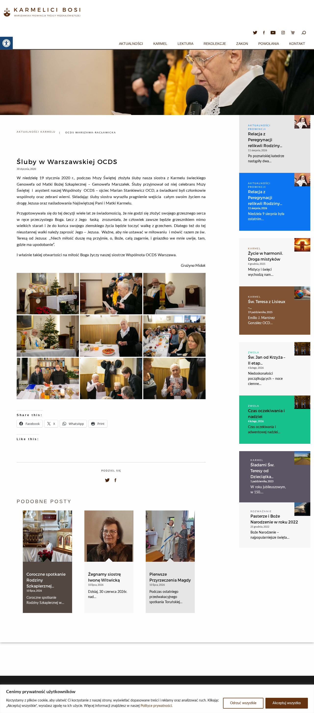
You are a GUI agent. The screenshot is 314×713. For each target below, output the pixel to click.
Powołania (268, 44)
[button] (6, 43)
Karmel (160, 44)
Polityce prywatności (156, 706)
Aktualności (131, 44)
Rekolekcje (215, 44)
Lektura (185, 44)
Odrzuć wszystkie (243, 703)
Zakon (242, 44)
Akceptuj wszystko (287, 703)
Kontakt (297, 44)
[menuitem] (131, 43)
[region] (157, 699)
